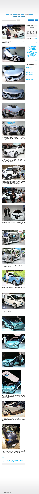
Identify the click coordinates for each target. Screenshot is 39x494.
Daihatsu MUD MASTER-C (5, 461)
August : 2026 (32, 27)
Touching (3, 23)
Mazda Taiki (14, 460)
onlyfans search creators (29, 72)
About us (3, 491)
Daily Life (34, 42)
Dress (31, 44)
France (32, 45)
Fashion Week (29, 45)
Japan (36, 46)
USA (28, 56)
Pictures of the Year (30, 52)
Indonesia (33, 46)
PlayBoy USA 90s (28, 70)
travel (31, 60)
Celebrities (30, 41)
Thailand (34, 55)
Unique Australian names (29, 74)
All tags (36, 38)
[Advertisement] (19, 7)
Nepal (29, 47)
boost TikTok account (29, 81)
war (36, 60)
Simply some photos (32, 54)
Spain (32, 55)
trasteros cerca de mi (29, 77)
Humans (28, 46)
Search (18, 19)
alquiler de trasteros (29, 67)
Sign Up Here (31, 19)
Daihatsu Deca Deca (16, 461)
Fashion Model (34, 44)
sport (29, 60)
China (36, 41)
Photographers (32, 48)
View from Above (34, 56)
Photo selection (33, 47)
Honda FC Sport (11, 461)
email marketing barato (29, 79)
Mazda (17, 460)
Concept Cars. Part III (11, 23)
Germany (35, 45)
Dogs (28, 44)
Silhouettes (33, 53)
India (31, 46)
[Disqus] (13, 479)
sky (27, 60)
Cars (2, 460)
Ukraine (30, 56)
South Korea (29, 55)
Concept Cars (5, 460)
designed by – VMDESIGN (20, 491)
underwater (34, 60)
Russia (30, 53)
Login (36, 19)
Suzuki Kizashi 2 (20, 460)
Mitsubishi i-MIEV (9, 460)
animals (34, 57)
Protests (36, 52)
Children (34, 41)
